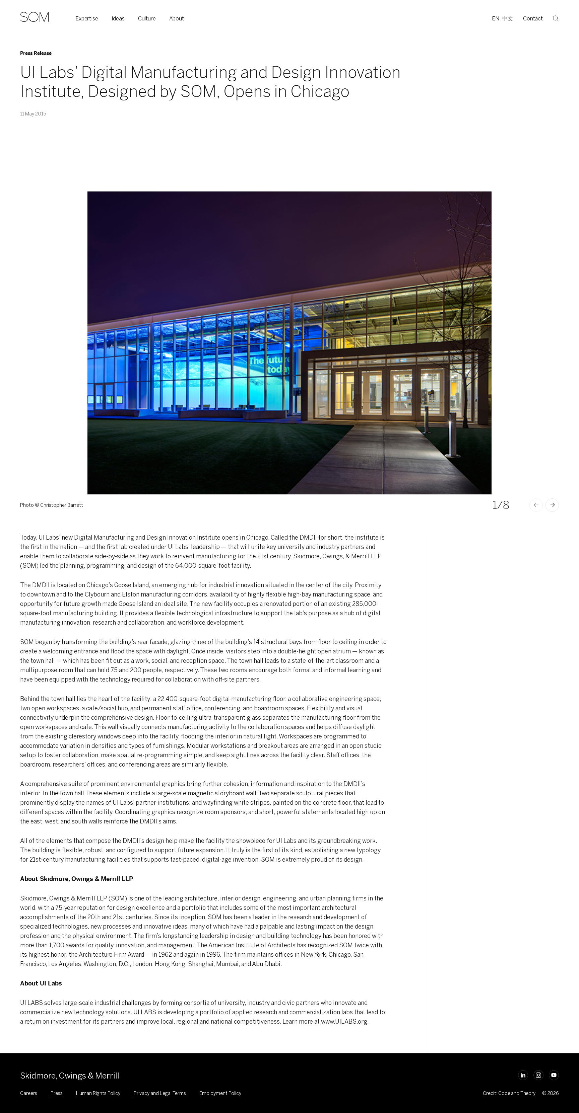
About (176, 18)
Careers (28, 1093)
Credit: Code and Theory (509, 1093)
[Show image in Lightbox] (478, 205)
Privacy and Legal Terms (160, 1093)
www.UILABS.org (344, 1021)
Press (57, 1093)
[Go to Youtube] (554, 1075)
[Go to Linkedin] (523, 1075)
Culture (147, 18)
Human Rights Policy (98, 1093)
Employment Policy (220, 1093)
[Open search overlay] (556, 18)
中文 (507, 18)
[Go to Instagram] (538, 1075)
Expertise (86, 18)
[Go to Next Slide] (552, 505)
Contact (533, 18)
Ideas (118, 18)
